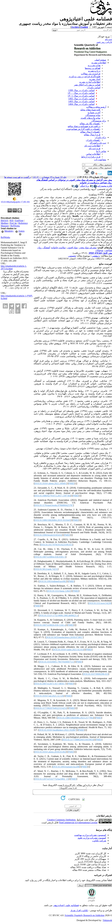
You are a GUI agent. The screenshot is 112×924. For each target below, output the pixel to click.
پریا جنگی (84, 186)
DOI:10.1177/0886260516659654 (78, 739)
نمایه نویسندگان (92, 115)
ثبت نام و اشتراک (98, 143)
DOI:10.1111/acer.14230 (100, 603)
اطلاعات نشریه (98, 62)
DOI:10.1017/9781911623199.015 (56, 544)
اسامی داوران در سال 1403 (81, 101)
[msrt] (87, 174)
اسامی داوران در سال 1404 (81, 104)
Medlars (4, 223)
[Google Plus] (17, 311)
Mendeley (9, 231)
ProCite (13, 223)
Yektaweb (107, 920)
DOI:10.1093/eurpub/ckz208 (66, 766)
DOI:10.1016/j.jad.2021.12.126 (49, 696)
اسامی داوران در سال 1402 (81, 98)
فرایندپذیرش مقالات (90, 73)
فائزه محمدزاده (104, 186)
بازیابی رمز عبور (104, 42)
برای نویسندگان (98, 120)
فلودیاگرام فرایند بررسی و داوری (84, 76)
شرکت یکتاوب (99, 840)
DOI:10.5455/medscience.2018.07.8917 (64, 637)
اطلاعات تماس (93, 154)
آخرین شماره (94, 112)
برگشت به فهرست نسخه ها (17, 177)
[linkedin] (110, 174)
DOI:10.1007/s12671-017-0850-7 (50, 683)
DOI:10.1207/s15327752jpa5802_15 (51, 779)
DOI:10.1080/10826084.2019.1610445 (52, 520)
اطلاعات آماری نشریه (89, 82)
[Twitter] (17, 305)
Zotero (21, 231)
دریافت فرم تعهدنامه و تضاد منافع (84, 126)
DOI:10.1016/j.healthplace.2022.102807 (57, 730)
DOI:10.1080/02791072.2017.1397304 (52, 495)
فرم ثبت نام (94, 148)
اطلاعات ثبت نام (92, 145)
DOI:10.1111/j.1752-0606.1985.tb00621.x (58, 615)
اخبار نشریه (94, 79)
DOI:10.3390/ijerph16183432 (48, 535)
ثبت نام (108, 39)
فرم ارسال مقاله (92, 134)
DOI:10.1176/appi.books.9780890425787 (53, 505)
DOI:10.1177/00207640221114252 (50, 708)
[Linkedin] (5, 305)
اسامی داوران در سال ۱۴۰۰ (81, 93)
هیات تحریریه (94, 65)
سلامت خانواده (58, 247)
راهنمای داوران (93, 140)
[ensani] (92, 174)
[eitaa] (11, 311)
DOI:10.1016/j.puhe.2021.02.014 (68, 649)
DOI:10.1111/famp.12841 (59, 591)
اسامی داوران (93, 87)
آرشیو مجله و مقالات (96, 107)
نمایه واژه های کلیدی (90, 118)
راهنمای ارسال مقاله (90, 132)
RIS (11, 220)
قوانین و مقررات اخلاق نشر (87, 84)
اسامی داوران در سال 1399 (81, 90)
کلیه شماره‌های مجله (90, 109)
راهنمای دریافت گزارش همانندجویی (83, 129)
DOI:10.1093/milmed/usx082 (52, 581)
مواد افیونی (72, 247)
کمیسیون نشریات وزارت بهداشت (90, 835)
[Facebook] (24, 305)
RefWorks (15, 226)
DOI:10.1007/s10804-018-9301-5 (50, 557)
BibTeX (4, 220)
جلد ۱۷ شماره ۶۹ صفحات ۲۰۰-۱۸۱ (49, 177)
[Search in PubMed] (91, 187)
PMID (71, 483)
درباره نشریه (94, 71)
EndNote (19, 220)
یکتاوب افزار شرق (79, 910)
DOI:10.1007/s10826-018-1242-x (50, 625)
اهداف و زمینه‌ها (92, 68)
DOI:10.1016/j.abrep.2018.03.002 (50, 752)
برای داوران (100, 137)
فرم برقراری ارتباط (90, 156)
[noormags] (101, 174)
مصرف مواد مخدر (88, 247)
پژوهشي (96, 256)
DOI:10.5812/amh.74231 (46, 569)
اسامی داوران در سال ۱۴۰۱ (81, 96)
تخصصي (72, 256)
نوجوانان (99, 250)
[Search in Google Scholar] (95, 187)
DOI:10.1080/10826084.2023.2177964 (75, 717)
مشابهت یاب (100, 159)
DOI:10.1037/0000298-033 (95, 674)
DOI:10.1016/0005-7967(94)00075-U (56, 662)
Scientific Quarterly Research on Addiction (84, 915)
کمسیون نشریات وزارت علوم (92, 838)
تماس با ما (101, 151)
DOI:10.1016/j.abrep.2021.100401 (50, 483)
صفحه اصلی (100, 60)
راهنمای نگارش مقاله (90, 123)
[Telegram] (11, 305)
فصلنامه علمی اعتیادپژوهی (66, 905)
